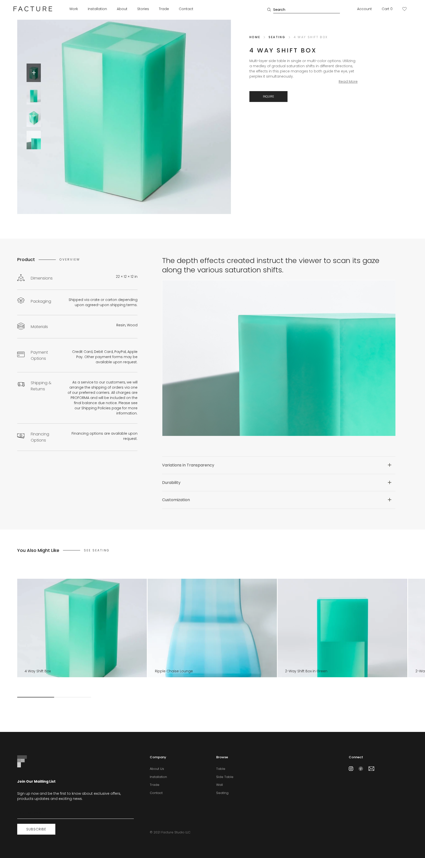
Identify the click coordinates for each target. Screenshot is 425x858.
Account (364, 8)
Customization (176, 500)
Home (254, 37)
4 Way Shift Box (311, 37)
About (122, 8)
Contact (186, 8)
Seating (277, 37)
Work (73, 8)
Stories (143, 8)
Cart (387, 8)
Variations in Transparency (188, 465)
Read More (348, 81)
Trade (164, 8)
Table (220, 768)
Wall (219, 784)
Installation (97, 8)
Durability (171, 482)
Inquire (268, 96)
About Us (157, 768)
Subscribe (36, 829)
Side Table (224, 777)
